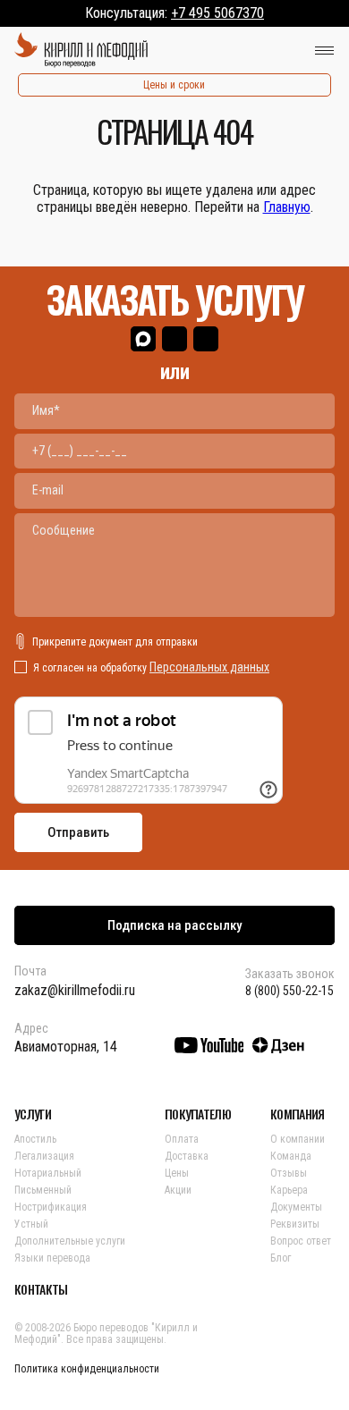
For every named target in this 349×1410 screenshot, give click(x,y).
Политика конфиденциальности (86, 1369)
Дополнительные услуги (69, 1241)
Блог (280, 1258)
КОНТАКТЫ (40, 1289)
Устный (31, 1224)
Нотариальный (47, 1173)
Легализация (44, 1156)
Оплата (182, 1139)
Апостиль (35, 1139)
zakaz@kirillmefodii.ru (74, 990)
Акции (178, 1190)
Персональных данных (209, 667)
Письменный (43, 1190)
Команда (290, 1156)
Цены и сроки (174, 85)
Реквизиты (294, 1224)
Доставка (187, 1156)
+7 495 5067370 (217, 12)
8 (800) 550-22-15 (289, 990)
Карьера (289, 1190)
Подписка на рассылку (174, 925)
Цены (177, 1173)
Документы (296, 1207)
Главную (287, 206)
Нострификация (50, 1207)
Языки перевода (52, 1258)
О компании (297, 1139)
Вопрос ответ (300, 1241)
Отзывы (288, 1173)
